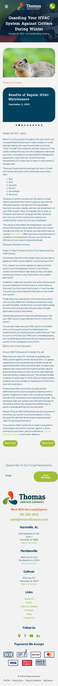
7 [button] (33, 125)
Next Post (47, 443)
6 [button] (30, 125)
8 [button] (36, 125)
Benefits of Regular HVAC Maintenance (29, 97)
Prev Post (10, 443)
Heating (45, 33)
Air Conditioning (33, 33)
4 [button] (24, 125)
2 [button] (19, 125)
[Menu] (6, 6)
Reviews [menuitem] (29, 610)
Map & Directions (29, 542)
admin (23, 133)
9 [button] (39, 125)
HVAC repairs (16, 234)
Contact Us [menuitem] (29, 618)
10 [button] (41, 125)
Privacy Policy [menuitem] (17, 680)
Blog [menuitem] (29, 614)
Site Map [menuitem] (6, 680)
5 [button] (27, 125)
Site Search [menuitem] (48, 680)
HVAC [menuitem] (29, 602)
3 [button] (22, 125)
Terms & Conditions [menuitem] (33, 680)
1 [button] (16, 125)
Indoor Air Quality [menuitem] (29, 606)
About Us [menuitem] (29, 599)
